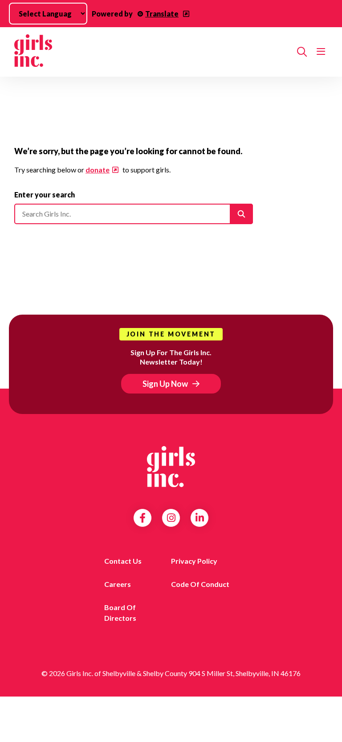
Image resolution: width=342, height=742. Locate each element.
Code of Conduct (200, 584)
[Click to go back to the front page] (152, 52)
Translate (162, 13)
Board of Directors (120, 612)
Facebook (142, 517)
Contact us (123, 561)
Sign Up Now (165, 384)
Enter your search (44, 194)
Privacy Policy (194, 561)
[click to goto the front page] (171, 466)
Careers (117, 584)
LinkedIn (200, 517)
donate (98, 169)
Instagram (171, 517)
